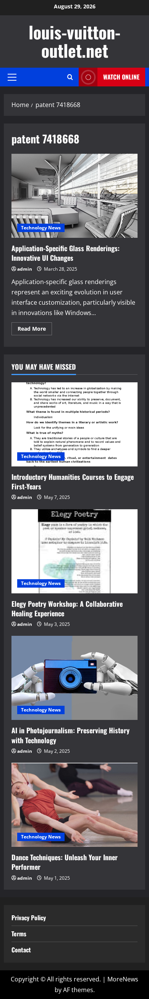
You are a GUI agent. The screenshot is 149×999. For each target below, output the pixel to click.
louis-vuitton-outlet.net (74, 41)
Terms (18, 933)
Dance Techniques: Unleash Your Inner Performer (64, 862)
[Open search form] (70, 77)
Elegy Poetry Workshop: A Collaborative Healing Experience (67, 608)
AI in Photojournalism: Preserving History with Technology (70, 735)
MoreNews (122, 979)
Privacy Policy (28, 917)
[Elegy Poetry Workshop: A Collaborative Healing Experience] (74, 551)
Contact (21, 949)
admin (24, 269)
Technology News (41, 227)
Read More (35, 330)
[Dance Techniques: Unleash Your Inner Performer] (74, 805)
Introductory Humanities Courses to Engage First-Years (72, 481)
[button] (12, 77)
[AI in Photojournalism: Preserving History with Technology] (74, 678)
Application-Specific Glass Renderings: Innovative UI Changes (74, 196)
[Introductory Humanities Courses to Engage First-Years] (74, 424)
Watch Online (121, 76)
